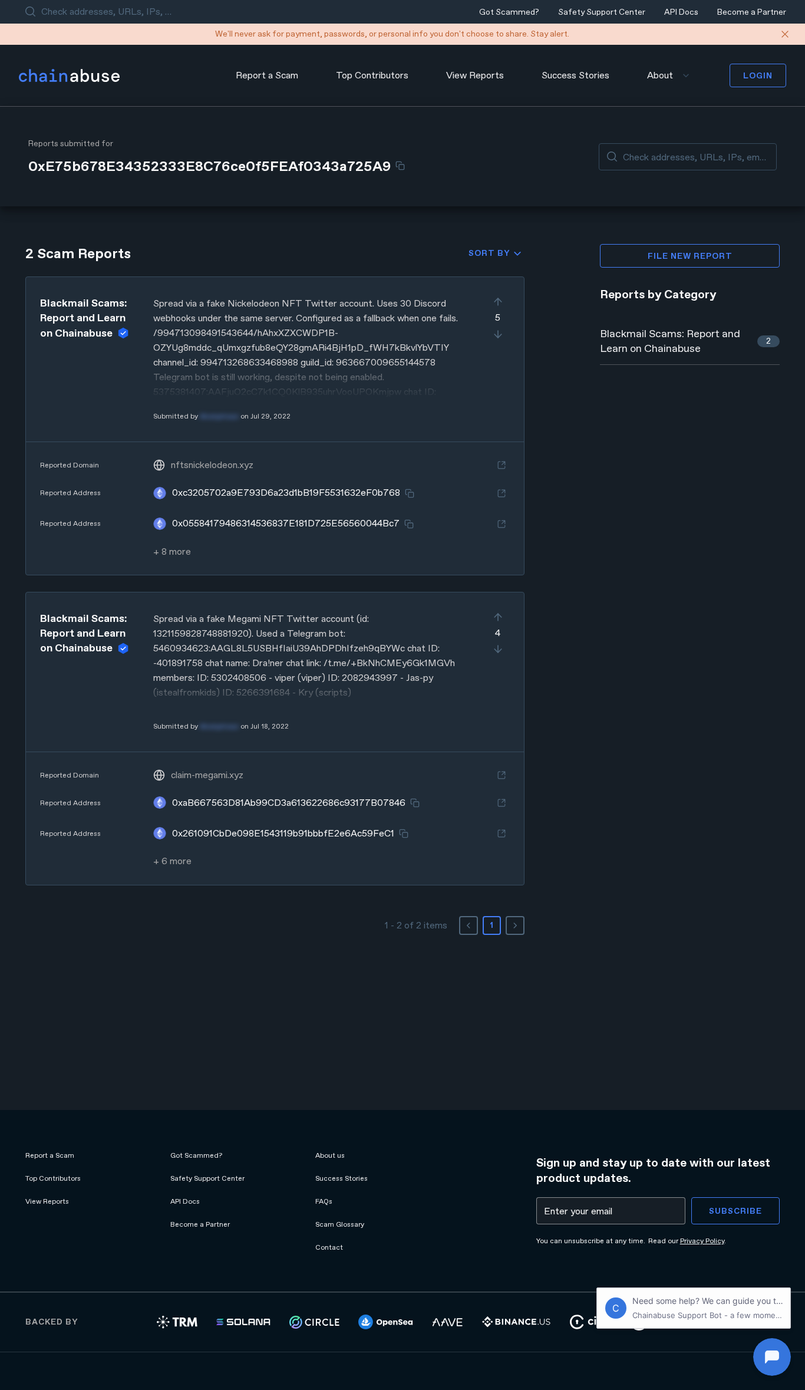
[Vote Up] (498, 302)
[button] (275, 426)
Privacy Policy (702, 1241)
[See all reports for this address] (501, 493)
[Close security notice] (785, 34)
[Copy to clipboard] (400, 165)
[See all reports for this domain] (501, 465)
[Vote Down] (498, 334)
